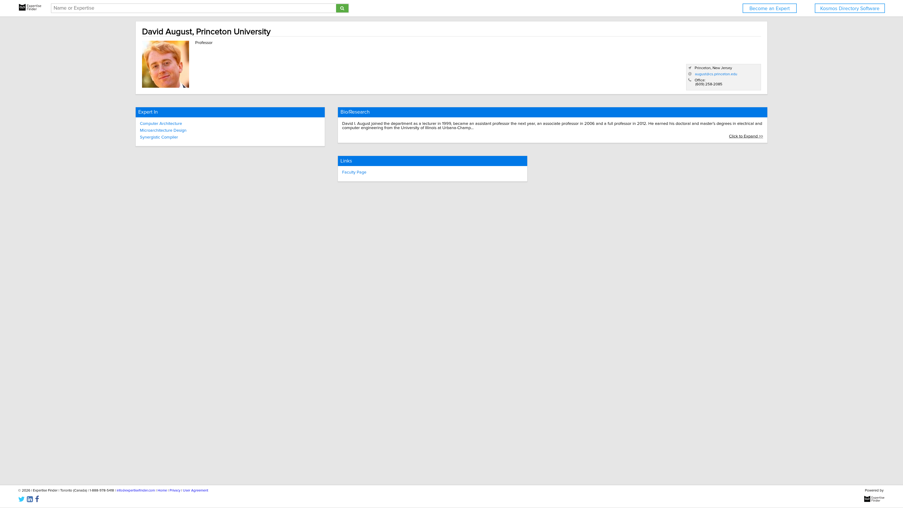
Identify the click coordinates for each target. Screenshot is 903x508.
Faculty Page (354, 172)
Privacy (175, 490)
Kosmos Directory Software (849, 8)
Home (162, 490)
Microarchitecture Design (163, 130)
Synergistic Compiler (159, 137)
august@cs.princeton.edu (716, 74)
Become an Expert (769, 8)
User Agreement (195, 490)
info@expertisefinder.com (136, 490)
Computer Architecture (161, 124)
